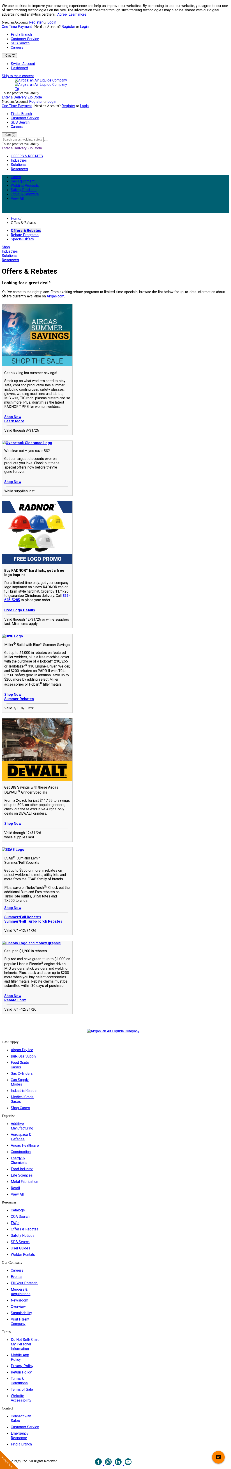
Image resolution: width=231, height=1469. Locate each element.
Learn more (77, 14)
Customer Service (25, 39)
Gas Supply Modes (20, 1082)
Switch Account (23, 64)
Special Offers (22, 239)
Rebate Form (15, 1000)
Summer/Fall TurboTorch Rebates (33, 921)
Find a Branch (21, 34)
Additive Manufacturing (22, 1126)
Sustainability (21, 1313)
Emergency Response (19, 1435)
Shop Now (12, 417)
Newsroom (19, 1300)
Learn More (14, 421)
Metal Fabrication (24, 1182)
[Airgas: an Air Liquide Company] (41, 80)
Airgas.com (55, 296)
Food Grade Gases (20, 1064)
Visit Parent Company (20, 1321)
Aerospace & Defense (21, 1136)
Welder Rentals (23, 1254)
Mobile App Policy (20, 1357)
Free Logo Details (19, 610)
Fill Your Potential (24, 1283)
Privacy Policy (22, 1366)
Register (36, 22)
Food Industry (22, 1169)
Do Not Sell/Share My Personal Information (25, 1344)
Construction (21, 1152)
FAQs (15, 1223)
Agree (62, 14)
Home (15, 218)
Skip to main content (18, 76)
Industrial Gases (24, 1091)
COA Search (20, 1216)
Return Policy (21, 1372)
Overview (18, 1306)
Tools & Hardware (25, 194)
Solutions (18, 165)
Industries (19, 160)
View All (17, 198)
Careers (17, 47)
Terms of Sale (22, 1389)
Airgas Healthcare (25, 1145)
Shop (6, 247)
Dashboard (19, 68)
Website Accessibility (21, 1398)
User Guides (20, 1248)
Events (16, 1277)
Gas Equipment (23, 181)
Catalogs (18, 1210)
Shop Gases (20, 1108)
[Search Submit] (46, 140)
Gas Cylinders (22, 1073)
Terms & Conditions (19, 1380)
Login (51, 22)
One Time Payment (17, 26)
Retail (15, 1188)
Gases (16, 177)
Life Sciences (22, 1175)
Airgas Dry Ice (22, 1050)
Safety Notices (23, 1235)
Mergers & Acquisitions (20, 1291)
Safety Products (24, 190)
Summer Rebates (19, 699)
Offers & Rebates (26, 230)
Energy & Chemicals (19, 1160)
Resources (19, 169)
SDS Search (20, 43)
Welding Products (25, 185)
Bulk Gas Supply (23, 1056)
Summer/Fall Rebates (22, 917)
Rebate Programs (25, 235)
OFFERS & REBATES (27, 156)
